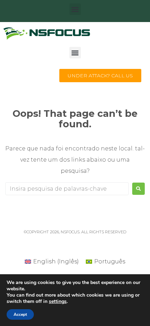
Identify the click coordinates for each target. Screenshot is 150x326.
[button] (75, 9)
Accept (20, 314)
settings (58, 301)
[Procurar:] (67, 188)
